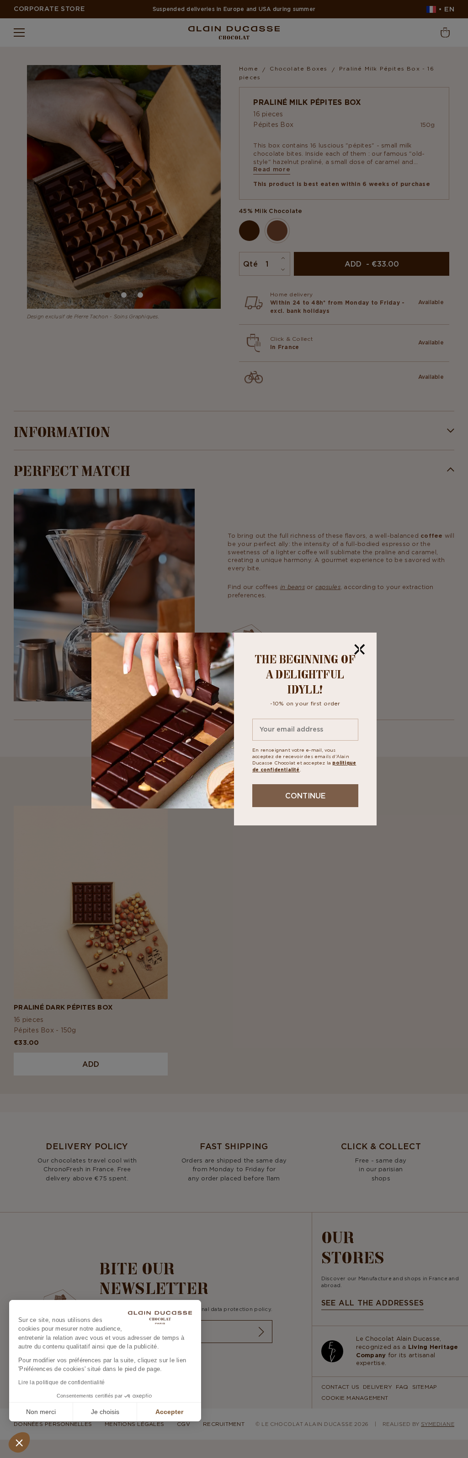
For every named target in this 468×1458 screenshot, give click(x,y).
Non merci (41, 1411)
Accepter (169, 1411)
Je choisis (105, 1411)
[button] (19, 1442)
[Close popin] (359, 649)
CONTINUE (305, 795)
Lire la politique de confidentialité (61, 1382)
